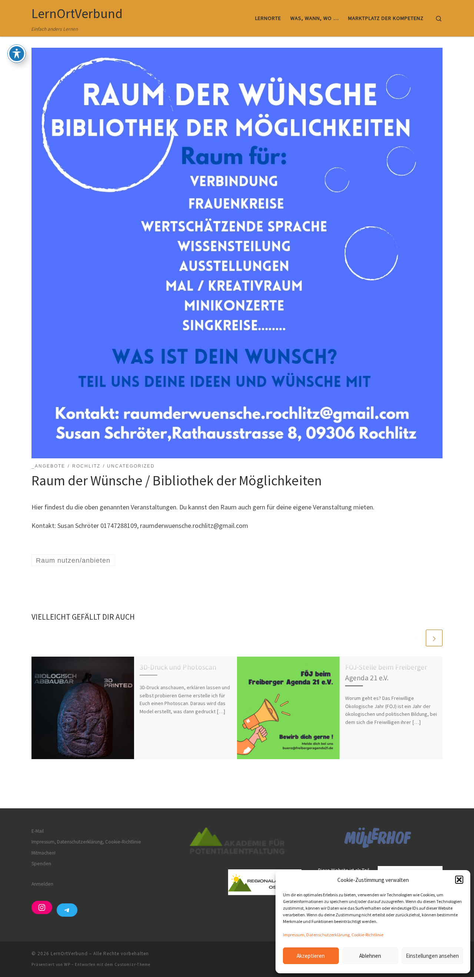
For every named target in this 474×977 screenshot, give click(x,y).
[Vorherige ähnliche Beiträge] (416, 638)
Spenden (41, 863)
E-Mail (37, 831)
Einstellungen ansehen (432, 955)
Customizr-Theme (132, 964)
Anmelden (42, 884)
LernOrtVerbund (69, 953)
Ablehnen (370, 955)
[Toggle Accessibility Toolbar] (17, 54)
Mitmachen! (43, 853)
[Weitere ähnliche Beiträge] (434, 638)
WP (67, 964)
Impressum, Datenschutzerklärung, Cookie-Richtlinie (333, 934)
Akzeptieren (311, 955)
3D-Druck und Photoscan (178, 667)
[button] (459, 879)
